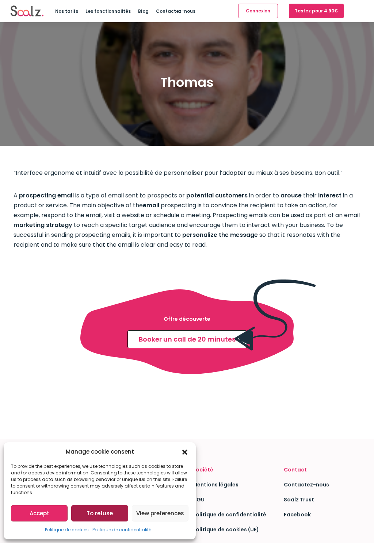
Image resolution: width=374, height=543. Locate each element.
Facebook (297, 514)
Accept (39, 513)
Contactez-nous (175, 11)
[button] (184, 451)
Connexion (258, 11)
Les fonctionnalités (108, 11)
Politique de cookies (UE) (225, 529)
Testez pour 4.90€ (316, 11)
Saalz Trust (299, 499)
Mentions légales (215, 484)
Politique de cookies (67, 530)
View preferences (160, 513)
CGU (198, 499)
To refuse (100, 513)
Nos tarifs (66, 11)
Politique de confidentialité (121, 530)
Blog (143, 11)
